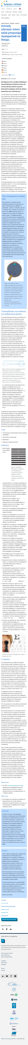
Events (13, 15)
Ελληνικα (5, 65)
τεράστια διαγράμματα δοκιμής (15, 785)
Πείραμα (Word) (5, 909)
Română (5, 70)
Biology (7, 52)
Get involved (24, 15)
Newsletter (9, 9)
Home (2, 12)
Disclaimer (3, 964)
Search (15, 9)
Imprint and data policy (6, 957)
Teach (9, 15)
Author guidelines (5, 18)
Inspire (20, 12)
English (4, 61)
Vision (20, 54)
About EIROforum (5, 955)
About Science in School (7, 953)
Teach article (24, 26)
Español (5, 72)
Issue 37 (17, 23)
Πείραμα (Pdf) (4, 912)
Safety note (4, 962)
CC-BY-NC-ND (4, 903)
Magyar (4, 68)
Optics (12, 54)
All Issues (15, 12)
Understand (4, 15)
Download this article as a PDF (9, 919)
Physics (11, 52)
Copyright (3, 961)
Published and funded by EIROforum (9, 1038)
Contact (3, 9)
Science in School (5, 23)
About (18, 15)
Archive (3, 968)
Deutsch (5, 63)
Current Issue (8, 12)
